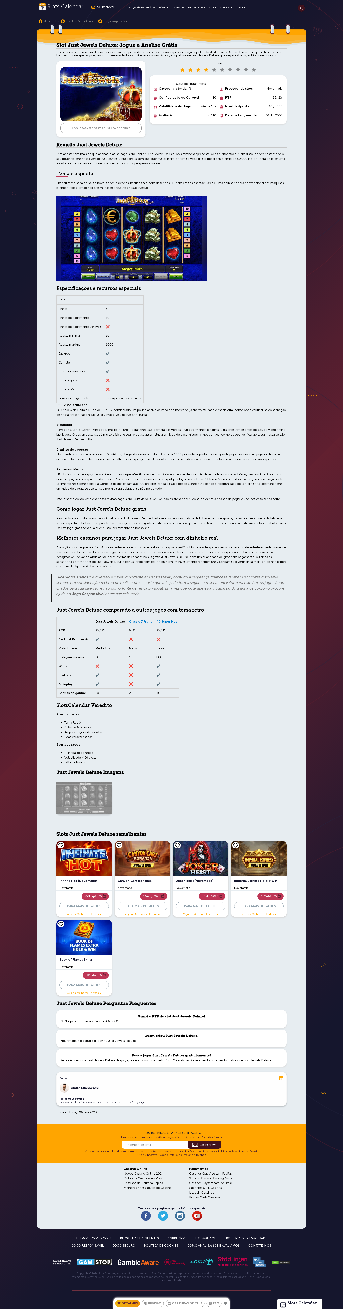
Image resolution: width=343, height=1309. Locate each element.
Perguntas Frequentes (139, 1238)
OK (16, 1301)
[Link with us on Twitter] (163, 1216)
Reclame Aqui (205, 1238)
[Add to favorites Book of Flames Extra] (60, 924)
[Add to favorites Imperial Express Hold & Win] (235, 845)
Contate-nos (259, 1245)
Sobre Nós (177, 1238)
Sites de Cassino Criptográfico (210, 1178)
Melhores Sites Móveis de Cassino (148, 1188)
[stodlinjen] (233, 1265)
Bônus (163, 7)
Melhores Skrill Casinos (205, 1188)
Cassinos (178, 7)
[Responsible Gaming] (174, 1262)
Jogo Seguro (124, 1245)
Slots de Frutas (186, 84)
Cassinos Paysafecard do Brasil (210, 1183)
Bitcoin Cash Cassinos (204, 1197)
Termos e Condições (93, 1238)
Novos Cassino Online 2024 (143, 1173)
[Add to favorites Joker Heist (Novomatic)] (177, 845)
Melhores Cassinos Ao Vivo (143, 1178)
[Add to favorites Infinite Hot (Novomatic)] (60, 845)
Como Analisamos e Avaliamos (213, 1245)
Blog (212, 7)
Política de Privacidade (246, 1238)
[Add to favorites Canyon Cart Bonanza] (119, 845)
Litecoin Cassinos (201, 1192)
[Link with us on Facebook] (146, 1216)
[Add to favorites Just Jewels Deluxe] (226, 1303)
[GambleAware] (138, 1262)
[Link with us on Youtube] (197, 1216)
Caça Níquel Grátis (142, 7)
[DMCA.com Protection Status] (281, 1262)
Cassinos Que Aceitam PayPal (210, 1173)
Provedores (196, 7)
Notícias (226, 7)
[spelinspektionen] (259, 1262)
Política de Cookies (161, 1245)
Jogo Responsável (88, 1245)
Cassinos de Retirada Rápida (143, 1183)
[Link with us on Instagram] (180, 1216)
